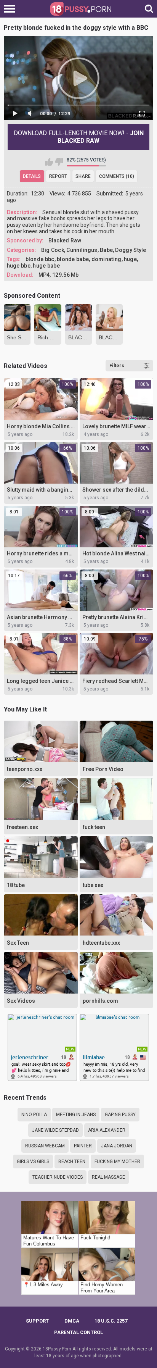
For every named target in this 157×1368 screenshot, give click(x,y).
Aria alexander (106, 1130)
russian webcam (45, 1146)
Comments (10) (116, 176)
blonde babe (73, 259)
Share (83, 176)
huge (130, 259)
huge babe (46, 266)
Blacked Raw (64, 240)
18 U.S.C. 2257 (111, 1321)
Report (58, 176)
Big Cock (52, 250)
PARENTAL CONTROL (78, 1332)
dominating (106, 259)
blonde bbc (40, 259)
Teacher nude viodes (57, 1177)
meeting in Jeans (76, 1114)
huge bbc (18, 266)
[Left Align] (11, 9)
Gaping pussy (120, 1114)
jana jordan (116, 1146)
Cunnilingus (81, 250)
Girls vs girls (33, 1161)
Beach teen (71, 1161)
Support (37, 1321)
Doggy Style (130, 250)
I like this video (49, 162)
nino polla (34, 1114)
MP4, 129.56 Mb (58, 275)
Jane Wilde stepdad (55, 1130)
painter (83, 1146)
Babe (106, 250)
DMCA (71, 1321)
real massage (108, 1177)
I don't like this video (59, 162)
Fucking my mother (117, 1161)
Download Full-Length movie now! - (79, 136)
